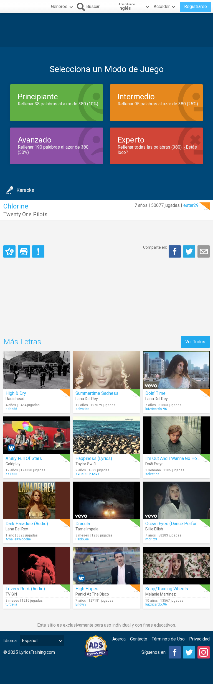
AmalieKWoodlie (18, 539)
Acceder (162, 6)
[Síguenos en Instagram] (203, 652)
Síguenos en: (153, 652)
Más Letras (22, 341)
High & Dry (16, 393)
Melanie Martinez (160, 594)
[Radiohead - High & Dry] (36, 370)
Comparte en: (155, 247)
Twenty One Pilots (25, 214)
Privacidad (199, 639)
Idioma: (10, 640)
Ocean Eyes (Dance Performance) (178, 523)
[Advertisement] (106, 30)
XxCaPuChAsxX (87, 474)
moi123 (151, 539)
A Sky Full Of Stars (24, 458)
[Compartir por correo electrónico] (203, 251)
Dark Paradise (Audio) (27, 523)
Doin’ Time (155, 393)
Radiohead (15, 398)
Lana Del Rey (86, 398)
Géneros (59, 6)
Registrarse (195, 6)
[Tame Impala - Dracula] (106, 500)
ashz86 (11, 409)
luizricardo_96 (156, 409)
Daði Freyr (154, 464)
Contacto (138, 639)
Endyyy (80, 604)
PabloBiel (82, 539)
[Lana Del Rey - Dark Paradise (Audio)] (36, 500)
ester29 (191, 205)
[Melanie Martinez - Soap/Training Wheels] (176, 565)
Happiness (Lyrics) (93, 458)
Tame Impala (86, 529)
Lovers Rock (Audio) (25, 588)
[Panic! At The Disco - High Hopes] (106, 565)
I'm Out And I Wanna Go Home (174, 458)
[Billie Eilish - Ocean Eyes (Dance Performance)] (176, 500)
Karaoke (25, 190)
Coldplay (13, 464)
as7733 (11, 474)
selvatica (82, 409)
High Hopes (86, 588)
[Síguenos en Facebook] (175, 652)
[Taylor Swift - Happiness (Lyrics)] (106, 435)
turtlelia (11, 604)
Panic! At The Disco (92, 594)
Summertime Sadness (96, 393)
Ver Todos (195, 341)
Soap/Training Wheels (166, 588)
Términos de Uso (168, 639)
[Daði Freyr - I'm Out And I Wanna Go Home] (176, 435)
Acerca (119, 639)
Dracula (82, 523)
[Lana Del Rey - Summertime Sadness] (106, 370)
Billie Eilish (154, 529)
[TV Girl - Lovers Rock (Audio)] (36, 565)
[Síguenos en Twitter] (189, 652)
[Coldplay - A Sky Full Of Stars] (36, 435)
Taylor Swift (86, 464)
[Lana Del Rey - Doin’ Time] (176, 370)
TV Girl (11, 594)
